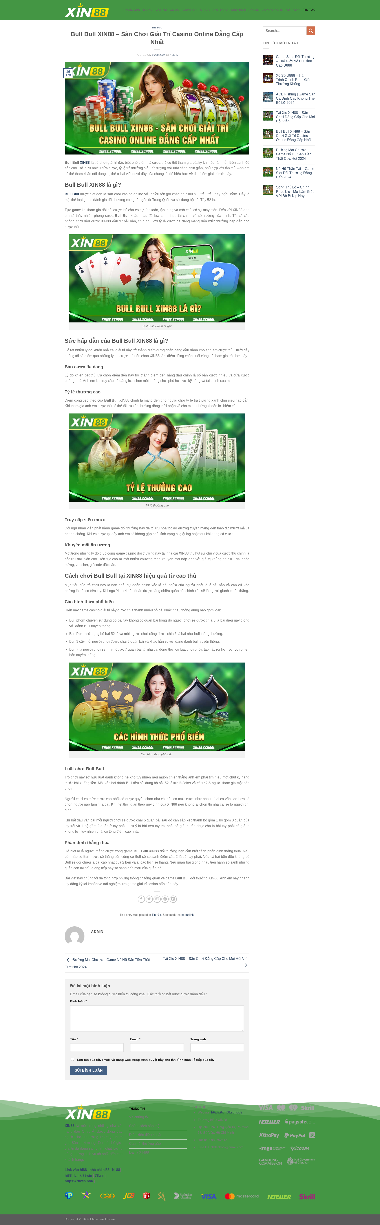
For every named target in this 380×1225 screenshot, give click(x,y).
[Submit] (311, 30)
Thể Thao (220, 9)
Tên (74, 1039)
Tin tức (309, 9)
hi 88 (116, 1170)
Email (135, 1039)
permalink (187, 914)
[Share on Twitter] (149, 899)
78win (99, 1175)
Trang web (198, 1039)
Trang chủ (131, 9)
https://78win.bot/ (79, 1181)
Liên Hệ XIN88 (272, 9)
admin (174, 55)
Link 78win (83, 1175)
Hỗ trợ (291, 9)
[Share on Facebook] (141, 899)
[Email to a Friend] (157, 899)
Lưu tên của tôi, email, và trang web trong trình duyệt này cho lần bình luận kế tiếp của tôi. (145, 1059)
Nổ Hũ (147, 9)
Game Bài (190, 9)
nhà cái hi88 (100, 1170)
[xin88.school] (87, 10)
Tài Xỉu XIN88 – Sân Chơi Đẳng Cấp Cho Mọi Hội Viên (295, 117)
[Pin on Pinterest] (165, 899)
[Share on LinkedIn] (173, 899)
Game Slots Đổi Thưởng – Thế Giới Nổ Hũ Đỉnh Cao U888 (295, 61)
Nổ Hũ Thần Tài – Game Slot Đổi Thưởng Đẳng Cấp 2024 (295, 173)
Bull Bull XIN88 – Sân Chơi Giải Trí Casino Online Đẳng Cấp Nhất (294, 136)
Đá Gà (205, 9)
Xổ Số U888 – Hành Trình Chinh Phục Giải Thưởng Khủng (293, 80)
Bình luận (78, 1001)
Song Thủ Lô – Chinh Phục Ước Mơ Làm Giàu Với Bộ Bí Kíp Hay (295, 191)
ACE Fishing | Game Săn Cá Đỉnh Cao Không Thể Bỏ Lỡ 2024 (295, 98)
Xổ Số (174, 9)
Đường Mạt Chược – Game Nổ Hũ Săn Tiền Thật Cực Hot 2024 (293, 154)
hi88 (68, 1175)
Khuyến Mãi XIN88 (245, 9)
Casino (161, 9)
